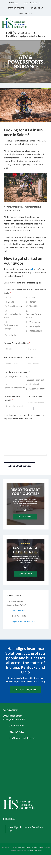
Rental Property (15, 306)
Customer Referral (37, 388)
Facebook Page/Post (35, 379)
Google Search (14, 376)
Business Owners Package (11, 327)
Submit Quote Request (19, 466)
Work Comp (34, 322)
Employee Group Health (33, 316)
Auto (10, 297)
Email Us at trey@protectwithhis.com (25, 36)
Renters (32, 301)
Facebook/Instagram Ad (15, 387)
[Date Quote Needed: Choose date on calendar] (29, 408)
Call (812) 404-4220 (21, 33)
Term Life (33, 306)
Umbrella (12, 335)
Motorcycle (34, 326)
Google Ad (34, 384)
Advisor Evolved (35, 850)
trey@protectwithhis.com (23, 621)
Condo (11, 301)
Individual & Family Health (12, 316)
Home (32, 297)
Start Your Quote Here (25, 689)
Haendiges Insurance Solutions (28, 847)
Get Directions (18, 610)
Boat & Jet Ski (35, 330)
